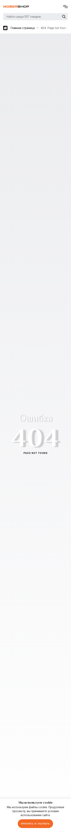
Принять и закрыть (35, 823)
